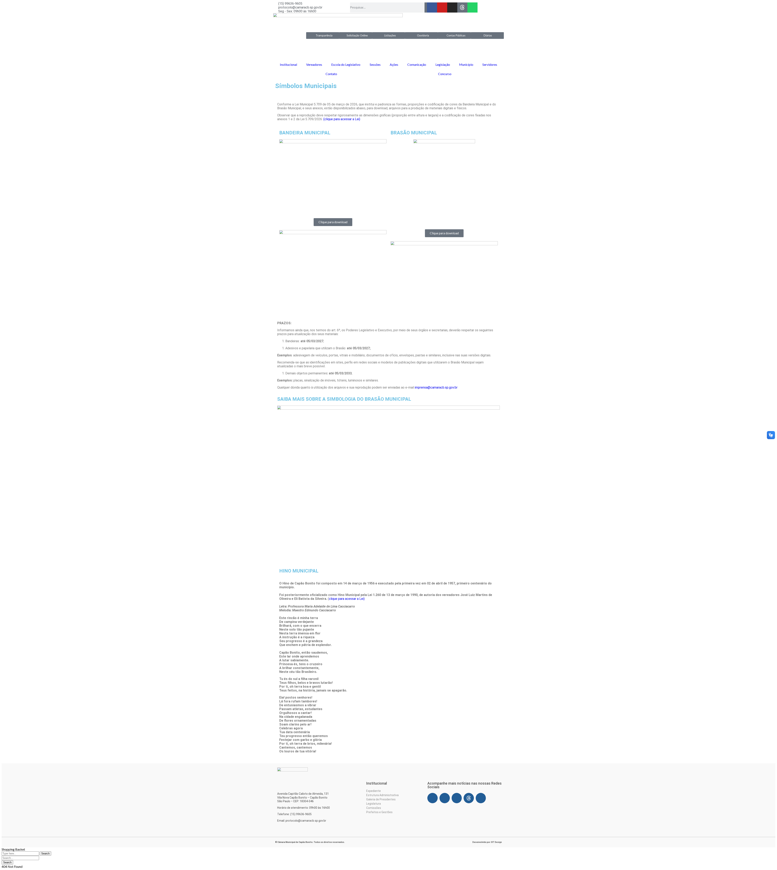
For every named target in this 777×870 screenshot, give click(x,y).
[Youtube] (442, 7)
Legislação (442, 64)
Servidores (489, 64)
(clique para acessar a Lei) (341, 119)
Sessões (375, 64)
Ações (394, 64)
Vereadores (314, 64)
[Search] (426, 7)
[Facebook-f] (432, 7)
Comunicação (416, 64)
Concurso (444, 74)
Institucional (288, 64)
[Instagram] (452, 7)
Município (466, 64)
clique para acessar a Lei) (347, 599)
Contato (331, 74)
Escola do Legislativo (345, 64)
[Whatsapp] (472, 7)
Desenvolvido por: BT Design (487, 842)
